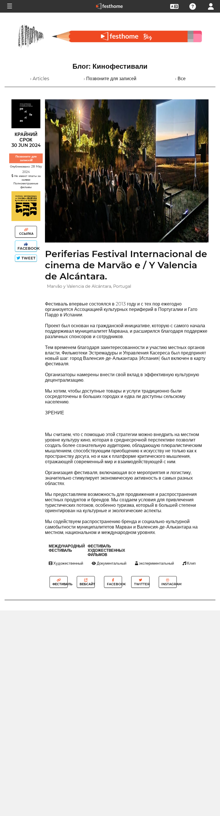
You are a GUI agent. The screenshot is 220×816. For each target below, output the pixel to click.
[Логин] (211, 6)
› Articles (39, 78)
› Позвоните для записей (110, 78)
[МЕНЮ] (9, 6)
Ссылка (26, 234)
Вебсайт (87, 584)
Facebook (26, 248)
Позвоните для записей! (26, 158)
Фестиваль (60, 584)
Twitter (141, 584)
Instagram (168, 584)
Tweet (28, 258)
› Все (180, 78)
